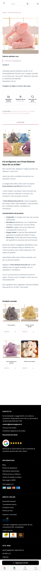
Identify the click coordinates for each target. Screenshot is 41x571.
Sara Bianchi (17, 60)
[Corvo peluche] (11, 312)
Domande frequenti (9, 501)
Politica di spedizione (9, 468)
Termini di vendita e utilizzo (11, 477)
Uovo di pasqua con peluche (11, 362)
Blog (4, 465)
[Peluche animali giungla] (29, 312)
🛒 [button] (15, 331)
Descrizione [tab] (20, 122)
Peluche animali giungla (30, 325)
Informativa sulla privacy (10, 471)
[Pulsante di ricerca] (27, 3)
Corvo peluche (11, 325)
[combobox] (18, 3)
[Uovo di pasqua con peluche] (11, 349)
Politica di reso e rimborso (11, 474)
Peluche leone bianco (29, 361)
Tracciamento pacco (9, 504)
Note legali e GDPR (9, 480)
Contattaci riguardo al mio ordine (13, 431)
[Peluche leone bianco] (29, 349)
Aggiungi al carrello (21, 563)
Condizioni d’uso (8, 507)
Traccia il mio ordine (9, 428)
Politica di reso (7, 510)
